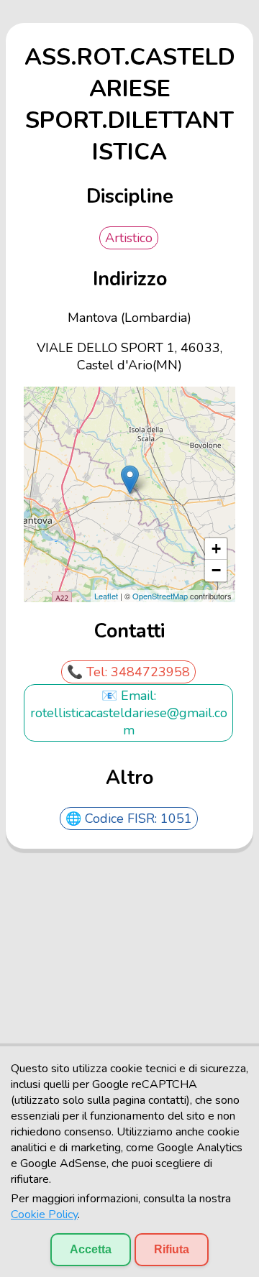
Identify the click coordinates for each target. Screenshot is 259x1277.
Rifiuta (171, 1249)
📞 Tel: (89, 672)
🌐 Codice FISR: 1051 (128, 818)
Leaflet (106, 595)
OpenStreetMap (160, 595)
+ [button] (216, 549)
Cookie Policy (44, 1214)
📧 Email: (128, 695)
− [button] (216, 570)
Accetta (91, 1249)
